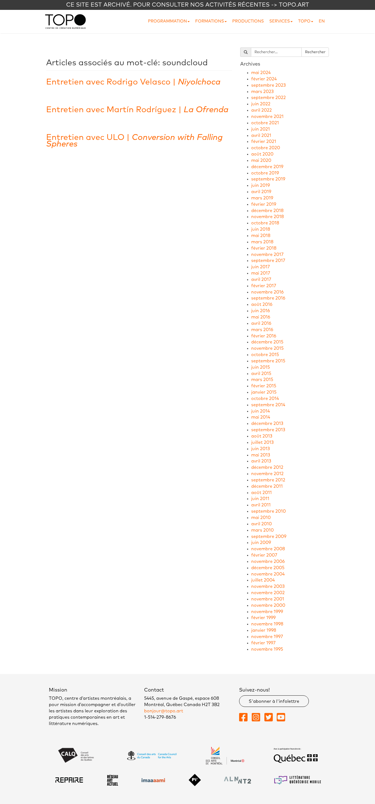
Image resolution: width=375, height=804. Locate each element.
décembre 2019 (267, 167)
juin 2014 (260, 411)
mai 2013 (260, 455)
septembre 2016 (268, 298)
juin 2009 (261, 542)
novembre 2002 (268, 593)
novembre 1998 (267, 624)
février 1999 (263, 618)
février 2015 (263, 386)
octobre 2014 (265, 398)
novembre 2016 (267, 292)
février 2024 (264, 79)
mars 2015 (262, 379)
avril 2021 (261, 135)
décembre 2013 (267, 423)
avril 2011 (261, 505)
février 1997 (263, 643)
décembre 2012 (267, 467)
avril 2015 (261, 373)
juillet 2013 (262, 442)
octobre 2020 (265, 148)
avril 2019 (261, 192)
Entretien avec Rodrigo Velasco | (133, 82)
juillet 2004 (263, 580)
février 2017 (263, 286)
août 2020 (262, 154)
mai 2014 (260, 417)
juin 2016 (260, 311)
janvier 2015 (263, 392)
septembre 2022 (268, 97)
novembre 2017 (267, 254)
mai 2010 (261, 517)
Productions (248, 21)
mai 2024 (261, 72)
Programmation (167, 21)
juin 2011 (260, 498)
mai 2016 (260, 317)
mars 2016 (262, 330)
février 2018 (263, 248)
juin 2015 (260, 367)
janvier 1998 (263, 630)
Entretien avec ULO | (134, 140)
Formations (209, 21)
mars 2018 (262, 242)
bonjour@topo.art (163, 711)
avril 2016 (261, 323)
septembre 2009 (268, 536)
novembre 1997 (267, 636)
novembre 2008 (268, 549)
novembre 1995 (267, 649)
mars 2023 (262, 91)
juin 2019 (260, 185)
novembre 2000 (268, 605)
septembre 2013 (268, 430)
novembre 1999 (267, 612)
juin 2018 (260, 229)
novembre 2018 (267, 217)
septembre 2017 (268, 260)
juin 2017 (260, 267)
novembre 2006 (268, 561)
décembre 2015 (267, 342)
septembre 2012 (268, 480)
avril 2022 (261, 110)
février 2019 (263, 204)
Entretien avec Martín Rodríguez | (137, 110)
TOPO (304, 21)
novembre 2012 (267, 474)
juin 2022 (260, 104)
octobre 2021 (265, 123)
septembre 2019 (268, 179)
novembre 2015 (267, 348)
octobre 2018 (265, 223)
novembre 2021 (267, 116)
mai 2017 (260, 273)
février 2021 (263, 141)
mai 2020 (261, 160)
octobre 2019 (265, 173)
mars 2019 (262, 198)
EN (322, 21)
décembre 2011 (267, 486)
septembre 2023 (268, 85)
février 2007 (264, 555)
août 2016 (261, 304)
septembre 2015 (268, 361)
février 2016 (263, 336)
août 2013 (261, 436)
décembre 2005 (267, 568)
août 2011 (261, 492)
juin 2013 (260, 449)
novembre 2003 (268, 586)
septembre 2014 (268, 405)
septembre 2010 (268, 511)
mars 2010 (262, 530)
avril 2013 (261, 461)
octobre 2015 (265, 354)
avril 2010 (261, 524)
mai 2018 (260, 235)
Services (279, 21)
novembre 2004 (268, 574)
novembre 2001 (267, 599)
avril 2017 (261, 279)
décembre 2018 (267, 210)
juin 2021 (260, 129)
